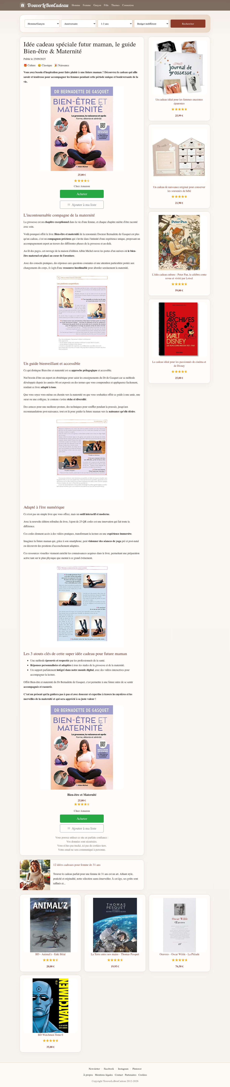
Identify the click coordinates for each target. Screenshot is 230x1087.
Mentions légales (104, 1074)
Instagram (123, 1068)
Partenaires (130, 1074)
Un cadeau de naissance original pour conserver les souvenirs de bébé (179, 189)
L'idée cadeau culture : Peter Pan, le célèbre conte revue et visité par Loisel (179, 276)
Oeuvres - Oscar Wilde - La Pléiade (179, 954)
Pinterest (137, 1068)
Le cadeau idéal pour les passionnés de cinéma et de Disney (179, 364)
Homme (76, 5)
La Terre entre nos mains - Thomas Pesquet (115, 954)
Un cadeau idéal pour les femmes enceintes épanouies (179, 101)
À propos (88, 1074)
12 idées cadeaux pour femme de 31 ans (77, 865)
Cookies (142, 1074)
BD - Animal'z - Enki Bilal (50, 954)
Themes (115, 5)
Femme (87, 5)
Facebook (109, 1068)
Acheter (82, 194)
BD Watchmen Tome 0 (50, 1035)
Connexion (128, 5)
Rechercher (188, 23)
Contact (119, 1074)
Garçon (97, 5)
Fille (106, 5)
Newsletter (94, 1068)
